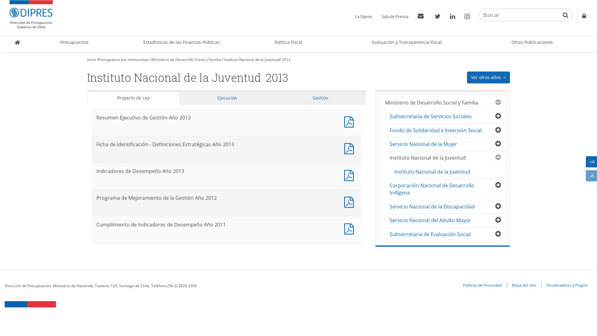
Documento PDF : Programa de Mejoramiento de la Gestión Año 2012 (350, 201)
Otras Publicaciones (532, 42)
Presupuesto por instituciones (124, 59)
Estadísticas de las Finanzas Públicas (181, 42)
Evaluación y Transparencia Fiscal (407, 42)
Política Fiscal (288, 42)
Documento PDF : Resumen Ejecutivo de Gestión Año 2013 (350, 121)
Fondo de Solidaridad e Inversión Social (436, 130)
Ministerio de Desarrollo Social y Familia (186, 59)
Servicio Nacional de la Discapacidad (432, 206)
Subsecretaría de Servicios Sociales (431, 116)
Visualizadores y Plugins (567, 284)
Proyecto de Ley (133, 98)
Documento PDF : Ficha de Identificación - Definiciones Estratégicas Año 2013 (350, 148)
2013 (286, 59)
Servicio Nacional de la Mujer (423, 144)
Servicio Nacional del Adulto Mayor (430, 220)
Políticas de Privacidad (482, 284)
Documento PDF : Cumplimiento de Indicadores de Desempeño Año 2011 (350, 228)
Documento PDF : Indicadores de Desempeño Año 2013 (350, 175)
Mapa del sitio (524, 284)
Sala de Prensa (395, 16)
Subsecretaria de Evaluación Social (430, 234)
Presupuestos (74, 42)
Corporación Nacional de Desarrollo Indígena (432, 189)
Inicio (91, 59)
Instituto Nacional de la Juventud (252, 59)
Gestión (320, 98)
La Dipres (363, 16)
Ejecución (227, 98)
